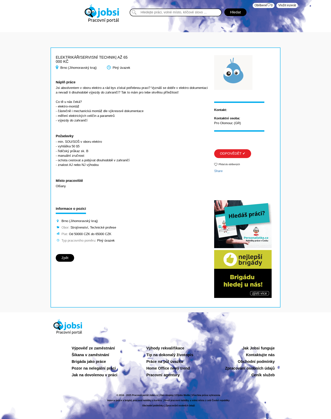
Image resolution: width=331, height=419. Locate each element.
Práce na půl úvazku (164, 361)
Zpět (64, 258)
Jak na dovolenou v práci (94, 375)
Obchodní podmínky (256, 361)
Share (218, 171)
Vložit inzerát (287, 5)
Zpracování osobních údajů (250, 368)
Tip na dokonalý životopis (169, 355)
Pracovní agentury (163, 375)
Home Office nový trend (168, 368)
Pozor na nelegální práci (94, 368)
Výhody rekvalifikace (165, 348)
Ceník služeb (263, 375)
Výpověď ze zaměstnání (93, 348)
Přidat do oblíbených (229, 164)
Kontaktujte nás (260, 355)
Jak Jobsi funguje (258, 348)
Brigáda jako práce (89, 361)
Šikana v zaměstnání (90, 355)
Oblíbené (264, 5)
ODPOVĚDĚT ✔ (232, 153)
